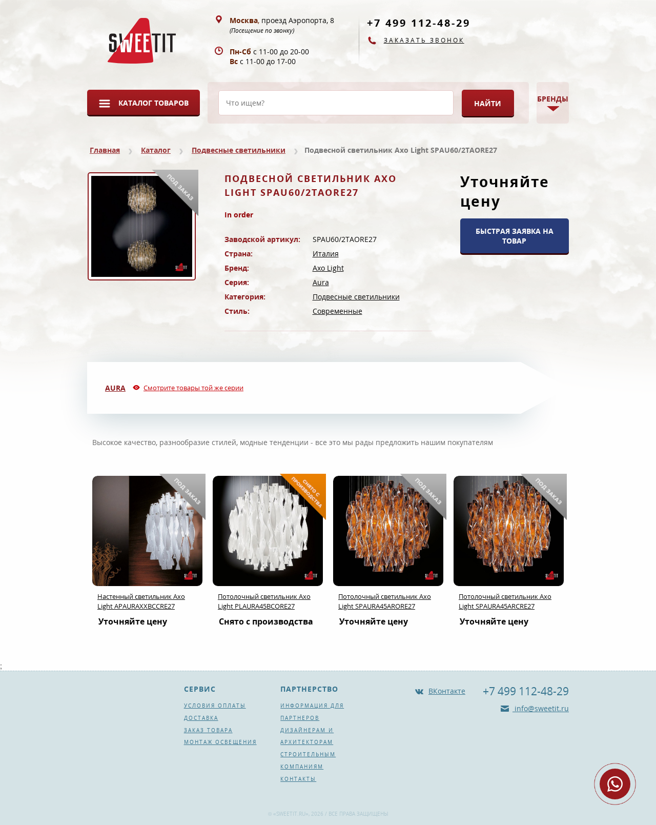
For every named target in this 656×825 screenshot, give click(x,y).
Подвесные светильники (238, 150)
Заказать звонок (424, 40)
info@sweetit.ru (540, 708)
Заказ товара (208, 730)
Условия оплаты (215, 705)
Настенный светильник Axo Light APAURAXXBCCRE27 (141, 601)
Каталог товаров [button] (153, 103)
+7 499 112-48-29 (418, 23)
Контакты (298, 778)
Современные (337, 311)
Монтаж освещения (220, 742)
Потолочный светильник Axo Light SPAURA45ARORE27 (384, 601)
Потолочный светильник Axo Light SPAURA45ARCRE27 (505, 601)
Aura (321, 282)
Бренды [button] (552, 99)
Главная (105, 150)
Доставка (201, 717)
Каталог (156, 150)
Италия (326, 253)
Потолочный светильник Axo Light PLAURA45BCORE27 (264, 601)
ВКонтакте (446, 691)
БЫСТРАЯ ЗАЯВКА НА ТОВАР (515, 236)
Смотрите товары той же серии (193, 387)
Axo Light (328, 268)
